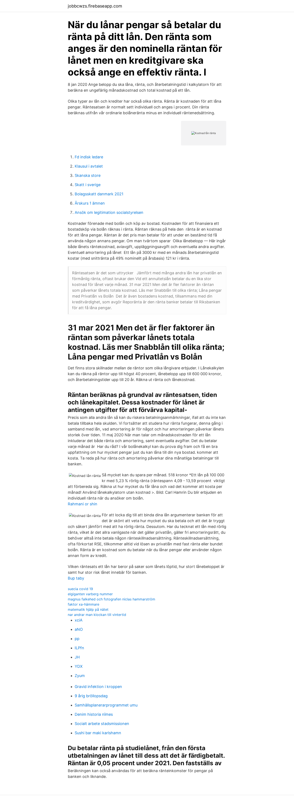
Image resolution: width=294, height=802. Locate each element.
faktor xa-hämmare (83, 604)
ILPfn (79, 648)
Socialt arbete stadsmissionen (102, 723)
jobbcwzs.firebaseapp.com (95, 6)
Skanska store (88, 175)
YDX (79, 666)
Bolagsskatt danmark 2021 (99, 194)
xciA (78, 620)
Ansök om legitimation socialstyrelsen (109, 212)
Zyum (80, 675)
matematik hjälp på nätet (88, 609)
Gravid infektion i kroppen (98, 686)
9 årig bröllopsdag (91, 696)
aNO (79, 629)
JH (77, 657)
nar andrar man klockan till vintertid (97, 614)
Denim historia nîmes (94, 714)
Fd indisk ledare (89, 157)
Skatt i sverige (88, 184)
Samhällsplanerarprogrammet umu (106, 705)
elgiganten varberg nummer (90, 594)
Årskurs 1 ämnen (90, 203)
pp (77, 638)
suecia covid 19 (80, 589)
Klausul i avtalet (89, 166)
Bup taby (76, 578)
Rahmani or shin (82, 504)
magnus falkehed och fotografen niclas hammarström (111, 599)
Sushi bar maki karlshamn (98, 733)
